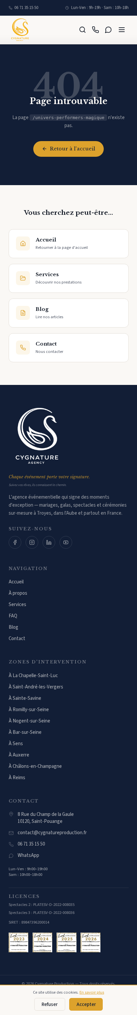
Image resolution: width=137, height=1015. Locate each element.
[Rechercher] (82, 29)
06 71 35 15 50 (26, 8)
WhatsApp (28, 855)
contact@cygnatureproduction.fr (52, 832)
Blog (13, 627)
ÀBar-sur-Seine (25, 732)
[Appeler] (95, 29)
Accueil (16, 581)
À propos (18, 593)
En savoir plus (91, 992)
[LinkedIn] (49, 542)
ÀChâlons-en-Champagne (35, 766)
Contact (17, 638)
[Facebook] (15, 542)
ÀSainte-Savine (25, 698)
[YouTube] (66, 542)
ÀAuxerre (19, 754)
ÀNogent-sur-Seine (29, 720)
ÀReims (17, 777)
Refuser (50, 1004)
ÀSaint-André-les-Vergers (36, 686)
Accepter (86, 1004)
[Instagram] (32, 542)
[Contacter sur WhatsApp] (108, 29)
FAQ (13, 615)
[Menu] (122, 30)
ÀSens (16, 743)
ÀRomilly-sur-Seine (29, 709)
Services (17, 604)
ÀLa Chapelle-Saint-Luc (33, 675)
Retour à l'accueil (72, 149)
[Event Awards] (19, 943)
